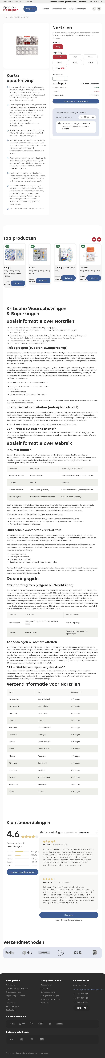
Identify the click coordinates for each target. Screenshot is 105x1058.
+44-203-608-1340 (94, 2)
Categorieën (30, 9)
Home (6, 17)
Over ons (45, 9)
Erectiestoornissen (14, 992)
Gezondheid (11, 985)
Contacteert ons (59, 9)
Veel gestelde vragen (77, 9)
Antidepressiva (15, 17)
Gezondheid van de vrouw (17, 988)
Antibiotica (10, 1003)
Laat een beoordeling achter (22, 872)
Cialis (32, 267)
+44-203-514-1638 (80, 1002)
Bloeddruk (10, 999)
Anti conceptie (12, 1006)
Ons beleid (28, 2)
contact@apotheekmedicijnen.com (88, 989)
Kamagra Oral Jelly (65, 267)
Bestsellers (10, 1010)
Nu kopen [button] (18, 283)
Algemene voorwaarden (12, 2)
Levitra (84, 267)
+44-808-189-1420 (80, 998)
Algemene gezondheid (15, 996)
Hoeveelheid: (57, 74)
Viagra (7, 267)
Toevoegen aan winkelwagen (76, 101)
